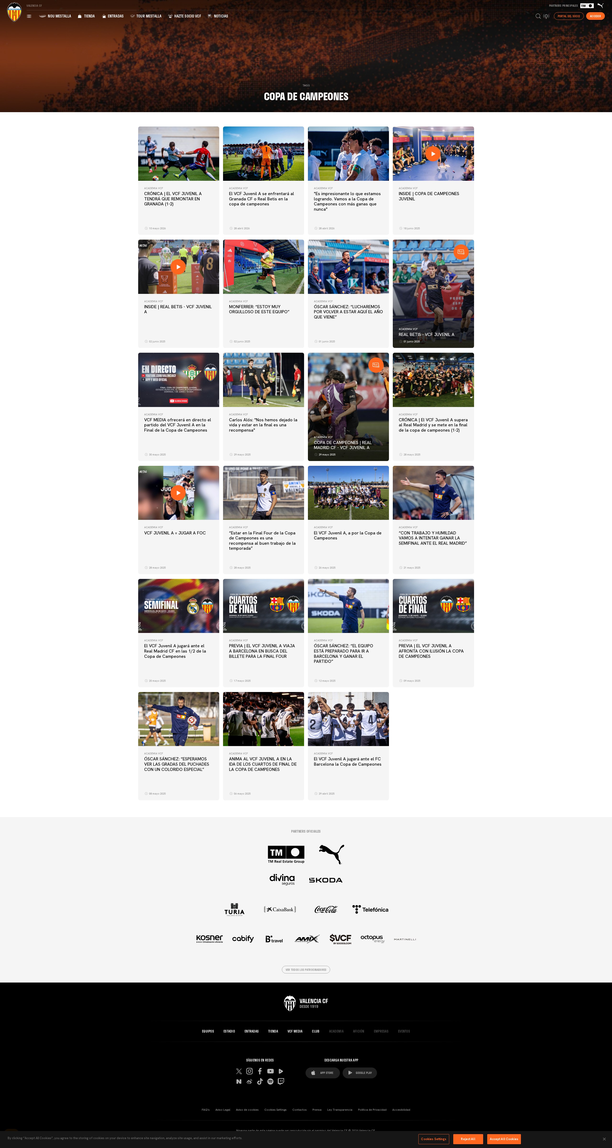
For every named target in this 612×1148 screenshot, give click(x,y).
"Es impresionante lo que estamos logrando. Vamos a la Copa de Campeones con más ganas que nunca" (347, 201)
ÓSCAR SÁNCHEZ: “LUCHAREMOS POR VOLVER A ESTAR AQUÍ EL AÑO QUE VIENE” (348, 312)
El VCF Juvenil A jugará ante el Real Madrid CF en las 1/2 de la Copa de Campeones (175, 651)
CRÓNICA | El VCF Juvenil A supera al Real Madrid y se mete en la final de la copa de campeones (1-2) (433, 425)
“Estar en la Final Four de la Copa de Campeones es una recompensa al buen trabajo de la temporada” (262, 540)
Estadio (229, 1031)
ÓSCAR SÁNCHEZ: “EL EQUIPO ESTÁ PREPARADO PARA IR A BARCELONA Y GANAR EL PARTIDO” (343, 653)
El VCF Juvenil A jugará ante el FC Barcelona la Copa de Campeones (348, 761)
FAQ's (206, 1110)
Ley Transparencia (339, 1110)
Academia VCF (153, 188)
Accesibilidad (401, 1110)
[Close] (604, 1139)
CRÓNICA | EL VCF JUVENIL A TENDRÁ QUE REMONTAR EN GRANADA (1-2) (173, 199)
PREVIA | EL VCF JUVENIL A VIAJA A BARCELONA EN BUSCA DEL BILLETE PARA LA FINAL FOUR (262, 651)
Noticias (220, 16)
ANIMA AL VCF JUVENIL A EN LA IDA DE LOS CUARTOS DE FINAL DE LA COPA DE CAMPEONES (263, 764)
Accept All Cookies (504, 1139)
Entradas (115, 16)
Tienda (89, 16)
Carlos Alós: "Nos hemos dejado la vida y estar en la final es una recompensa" (263, 425)
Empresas (381, 1031)
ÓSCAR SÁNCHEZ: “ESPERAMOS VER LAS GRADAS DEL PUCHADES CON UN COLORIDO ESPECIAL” (176, 764)
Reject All (468, 1139)
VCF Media (295, 1031)
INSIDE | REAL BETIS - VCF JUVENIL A (178, 309)
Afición (358, 1031)
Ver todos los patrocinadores (306, 969)
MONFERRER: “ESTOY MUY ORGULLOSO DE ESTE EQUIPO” (259, 309)
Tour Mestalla (148, 16)
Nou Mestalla (59, 16)
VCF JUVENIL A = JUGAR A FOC (175, 533)
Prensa (317, 1110)
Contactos (299, 1110)
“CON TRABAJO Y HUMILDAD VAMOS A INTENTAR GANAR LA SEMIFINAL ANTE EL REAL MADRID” (433, 538)
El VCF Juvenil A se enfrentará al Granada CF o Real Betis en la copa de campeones (261, 199)
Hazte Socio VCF (187, 16)
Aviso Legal (222, 1110)
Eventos (404, 1031)
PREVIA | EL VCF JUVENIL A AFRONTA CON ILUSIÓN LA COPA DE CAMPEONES (431, 651)
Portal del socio (569, 16)
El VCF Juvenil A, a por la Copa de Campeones (348, 535)
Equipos (208, 1031)
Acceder (595, 16)
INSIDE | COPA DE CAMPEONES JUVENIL (429, 196)
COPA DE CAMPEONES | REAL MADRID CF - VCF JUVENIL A (343, 445)
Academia (336, 1031)
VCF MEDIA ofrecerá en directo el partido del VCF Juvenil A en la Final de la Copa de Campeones (177, 425)
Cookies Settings (275, 1110)
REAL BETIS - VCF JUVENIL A (426, 334)
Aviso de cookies (247, 1110)
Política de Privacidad (372, 1110)
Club (315, 1031)
